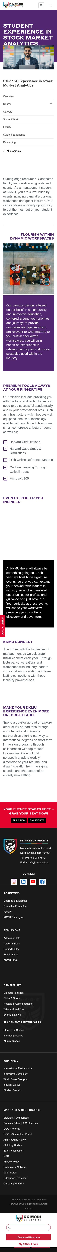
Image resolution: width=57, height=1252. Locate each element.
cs (4, 922)
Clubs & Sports (11, 998)
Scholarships (10, 954)
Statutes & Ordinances (16, 1117)
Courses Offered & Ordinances (20, 1123)
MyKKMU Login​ (28, 1244)
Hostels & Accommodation (18, 1003)
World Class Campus (15, 1079)
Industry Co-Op (11, 1084)
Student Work (10, 119)
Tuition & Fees (11, 943)
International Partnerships (17, 1068)
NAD (6, 1156)
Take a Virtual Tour (14, 1009)
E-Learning (9, 142)
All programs (13, 151)
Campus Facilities (13, 992)
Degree (7, 104)
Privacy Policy (11, 1161)
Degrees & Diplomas (15, 900)
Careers (7, 111)
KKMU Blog (10, 960)
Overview (8, 96)
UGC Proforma (11, 1128)
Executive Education (15, 906)
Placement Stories (13, 1030)
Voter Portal (10, 1172)
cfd (5, 965)
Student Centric (12, 1090)
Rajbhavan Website (14, 1167)
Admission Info (11, 938)
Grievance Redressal (15, 1178)
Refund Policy (11, 949)
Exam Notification (13, 1150)
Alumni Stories (11, 1041)
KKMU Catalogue (13, 917)
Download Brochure (28, 1237)
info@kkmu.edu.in (39, 862)
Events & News (12, 1014)
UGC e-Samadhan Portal (17, 1134)
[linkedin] (23, 882)
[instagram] (14, 882)
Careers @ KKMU (13, 1183)
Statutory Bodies (12, 1145)
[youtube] (33, 882)
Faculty (7, 127)
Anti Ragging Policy (14, 1139)
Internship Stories (13, 1035)
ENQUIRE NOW (36, 820)
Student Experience (14, 134)
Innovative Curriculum (15, 1073)
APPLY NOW (19, 820)
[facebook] (42, 882)
